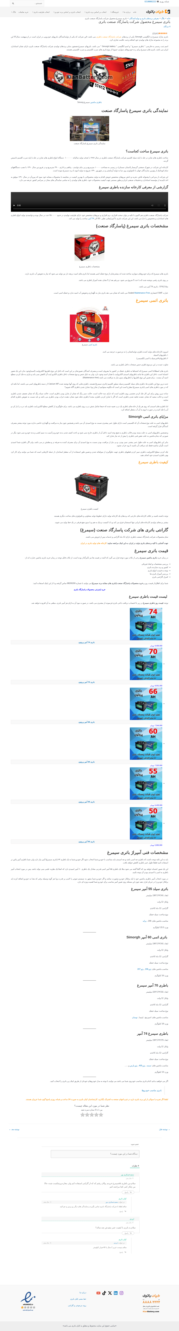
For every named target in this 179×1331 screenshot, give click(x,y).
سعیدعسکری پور (112, 1202)
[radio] (101, 1115)
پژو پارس (133, 1065)
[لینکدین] (116, 1293)
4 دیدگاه (167, 26)
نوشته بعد (14, 1129)
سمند (149, 1065)
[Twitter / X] (110, 1293)
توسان (134, 1017)
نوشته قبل (164, 1129)
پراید (144, 921)
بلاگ (14, 12)
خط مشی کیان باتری (78, 1299)
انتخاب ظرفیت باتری (42, 12)
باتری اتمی (92, 344)
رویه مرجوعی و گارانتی (77, 1305)
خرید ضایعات (23, 12)
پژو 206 (148, 969)
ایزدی (116, 1243)
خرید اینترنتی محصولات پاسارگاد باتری (89, 589)
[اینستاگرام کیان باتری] (121, 1293)
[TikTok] (104, 1293)
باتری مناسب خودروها (152, 1090)
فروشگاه (115, 12)
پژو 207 (140, 969)
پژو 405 (142, 1065)
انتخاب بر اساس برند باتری (96, 12)
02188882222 (150, 1)
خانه (134, 12)
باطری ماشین (96, 102)
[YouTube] (98, 1293)
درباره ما (127, 12)
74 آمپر (91, 218)
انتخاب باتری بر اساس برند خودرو (68, 12)
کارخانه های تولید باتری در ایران (94, 543)
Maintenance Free (142, 293)
